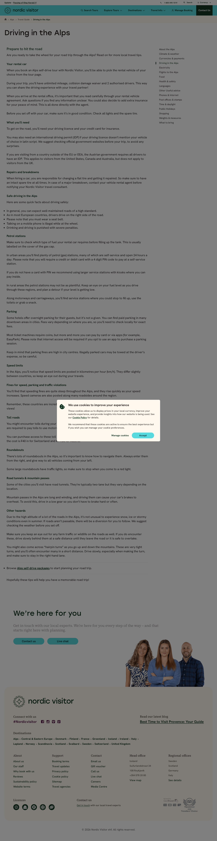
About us (18, 761)
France (85, 738)
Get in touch (83, 805)
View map (135, 780)
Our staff (18, 766)
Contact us (29, 641)
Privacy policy (60, 771)
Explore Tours (111, 10)
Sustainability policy (25, 781)
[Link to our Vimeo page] (54, 721)
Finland (74, 738)
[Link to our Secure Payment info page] (172, 802)
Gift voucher (98, 766)
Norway (30, 744)
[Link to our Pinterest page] (59, 721)
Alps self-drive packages (33, 568)
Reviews (18, 776)
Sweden (87, 744)
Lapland (18, 744)
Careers (96, 781)
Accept (143, 435)
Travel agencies (61, 786)
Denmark (61, 738)
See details (174, 780)
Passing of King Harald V (24, 2)
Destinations (135, 10)
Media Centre (99, 786)
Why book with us (23, 771)
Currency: (204, 2)
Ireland (124, 738)
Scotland (60, 744)
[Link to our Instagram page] (48, 721)
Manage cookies (120, 435)
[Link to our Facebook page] (43, 721)
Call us (95, 771)
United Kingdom (120, 744)
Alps (12, 19)
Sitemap (57, 781)
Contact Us (204, 10)
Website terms (21, 786)
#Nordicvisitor (25, 722)
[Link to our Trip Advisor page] (192, 805)
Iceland (112, 738)
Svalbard (74, 744)
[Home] (25, 10)
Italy (134, 738)
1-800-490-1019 (170, 3)
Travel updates (61, 766)
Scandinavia (45, 744)
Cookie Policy (79, 417)
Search (189, 2)
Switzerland (101, 744)
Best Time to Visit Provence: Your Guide (172, 721)
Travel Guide (24, 19)
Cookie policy (60, 776)
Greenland (98, 738)
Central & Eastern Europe (37, 738)
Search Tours (91, 10)
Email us (96, 761)
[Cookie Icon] (62, 417)
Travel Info (156, 10)
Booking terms (60, 761)
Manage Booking (183, 10)
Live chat (62, 641)
